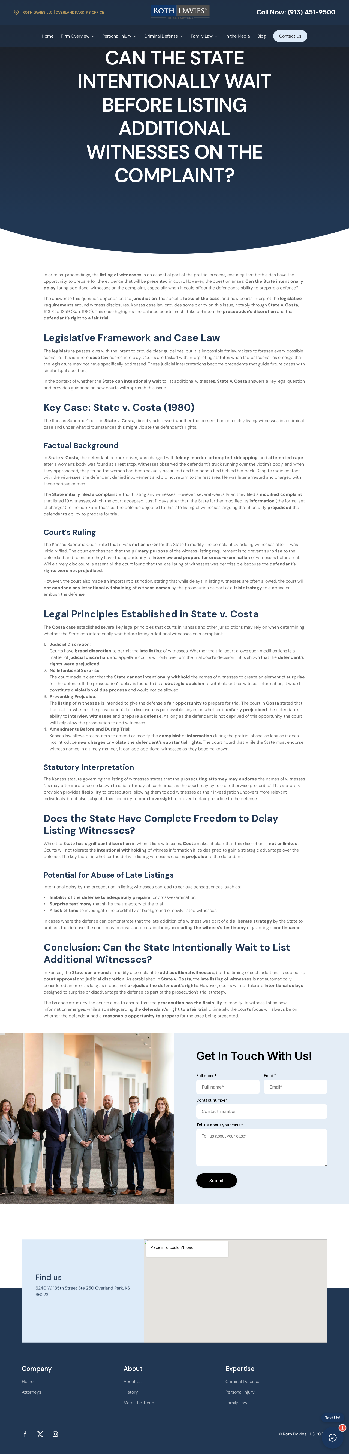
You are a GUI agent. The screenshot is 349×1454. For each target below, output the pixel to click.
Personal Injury (116, 36)
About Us (133, 1381)
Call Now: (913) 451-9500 (296, 12)
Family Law (202, 36)
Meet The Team (139, 1403)
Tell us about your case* (219, 1125)
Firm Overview (75, 36)
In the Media (237, 36)
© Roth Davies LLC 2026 (302, 1434)
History (131, 1392)
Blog (261, 36)
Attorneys (31, 1392)
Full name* (206, 1076)
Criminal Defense (161, 36)
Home (47, 36)
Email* (270, 1076)
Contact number (211, 1100)
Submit (216, 1180)
